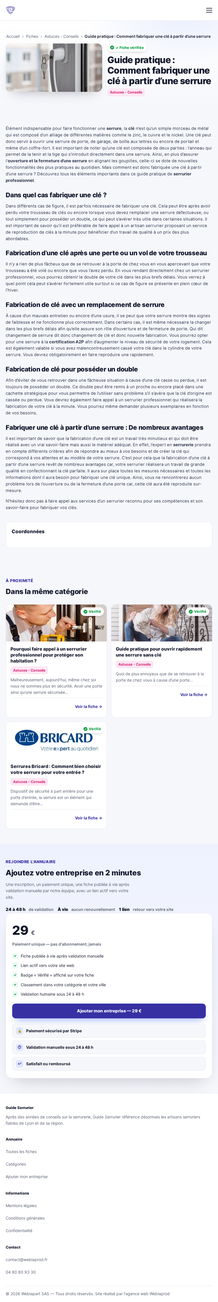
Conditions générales (25, 1218)
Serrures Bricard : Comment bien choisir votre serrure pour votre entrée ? (56, 769)
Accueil (13, 36)
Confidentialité (19, 1230)
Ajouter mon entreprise (27, 1176)
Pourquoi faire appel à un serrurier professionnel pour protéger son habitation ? (49, 655)
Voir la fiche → (88, 706)
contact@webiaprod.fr (26, 1259)
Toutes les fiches (21, 1151)
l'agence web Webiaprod (147, 1293)
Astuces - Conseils (62, 36)
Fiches (32, 36)
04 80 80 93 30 (21, 1272)
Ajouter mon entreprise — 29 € (109, 1011)
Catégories (16, 1164)
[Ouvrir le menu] (209, 10)
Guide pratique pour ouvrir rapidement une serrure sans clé (159, 652)
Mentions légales (21, 1205)
